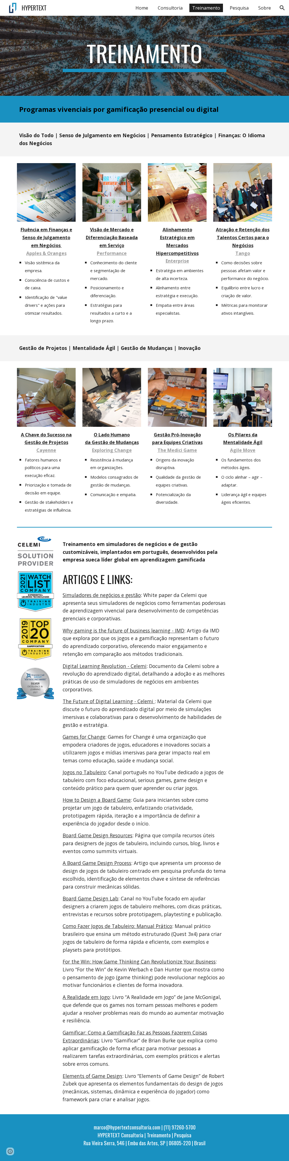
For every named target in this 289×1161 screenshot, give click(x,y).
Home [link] (141, 8)
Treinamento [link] (206, 8)
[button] (282, 8)
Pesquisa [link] (239, 8)
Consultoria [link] (170, 8)
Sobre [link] (264, 8)
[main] (144, 55)
